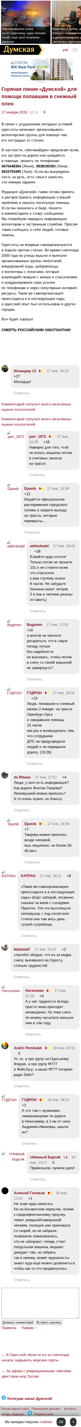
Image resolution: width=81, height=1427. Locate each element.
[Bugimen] (14, 625)
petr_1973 (37, 437)
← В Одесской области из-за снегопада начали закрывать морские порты (35, 1357)
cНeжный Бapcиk (45, 1157)
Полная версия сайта (15, 1408)
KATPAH (28, 876)
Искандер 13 (25, 371)
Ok (61, 1422)
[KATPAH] (9, 876)
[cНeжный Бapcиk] (13, 1159)
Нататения (34, 991)
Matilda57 (22, 949)
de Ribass (22, 777)
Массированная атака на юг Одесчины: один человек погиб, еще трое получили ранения (24, 35)
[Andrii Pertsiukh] (5, 1048)
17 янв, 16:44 (64, 546)
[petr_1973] (15, 436)
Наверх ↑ (29, 1328)
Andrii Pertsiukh (28, 1048)
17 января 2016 (14, 112)
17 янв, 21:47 (45, 949)
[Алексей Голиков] (5, 1193)
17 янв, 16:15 (58, 371)
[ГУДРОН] (14, 693)
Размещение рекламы (46, 1408)
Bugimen (34, 625)
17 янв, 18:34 (64, 693)
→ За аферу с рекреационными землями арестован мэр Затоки (36, 1373)
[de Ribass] (5, 777)
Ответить (22, 393)
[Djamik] (13, 488)
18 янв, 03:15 (64, 1048)
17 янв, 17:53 (57, 625)
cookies (46, 1422)
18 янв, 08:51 (58, 1100)
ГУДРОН (34, 693)
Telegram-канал (44, 1414)
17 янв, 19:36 (58, 824)
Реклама (40, 81)
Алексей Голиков (29, 1193)
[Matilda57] (5, 949)
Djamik (30, 489)
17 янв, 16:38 (58, 489)
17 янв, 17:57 (46, 777)
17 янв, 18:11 (50, 876)
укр (65, 50)
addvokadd (39, 546)
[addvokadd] (16, 546)
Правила (9, 1328)
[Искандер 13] (5, 371)
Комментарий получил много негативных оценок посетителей (36, 407)
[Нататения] (11, 991)
